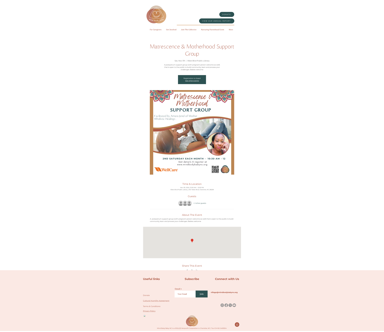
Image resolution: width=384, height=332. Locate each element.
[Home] (237, 324)
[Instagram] (222, 305)
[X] (230, 305)
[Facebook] (226, 305)
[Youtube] (234, 305)
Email (177, 289)
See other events (192, 81)
